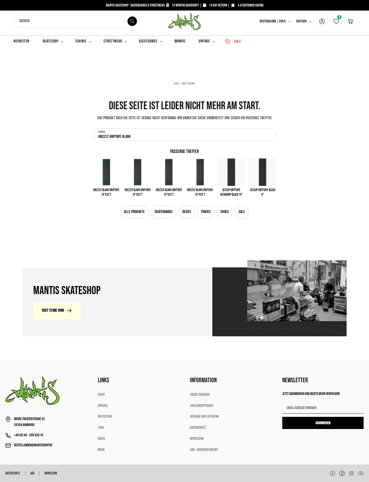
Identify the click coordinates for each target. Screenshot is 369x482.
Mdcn (101, 449)
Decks (186, 211)
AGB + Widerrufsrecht (204, 449)
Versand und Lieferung (204, 416)
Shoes (224, 211)
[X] (351, 473)
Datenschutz (198, 427)
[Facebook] (342, 473)
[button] (52, 41)
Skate (101, 394)
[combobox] (76, 21)
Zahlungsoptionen (201, 405)
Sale (242, 211)
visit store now (53, 310)
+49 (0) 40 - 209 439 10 (28, 435)
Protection (105, 416)
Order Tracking (200, 394)
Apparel (103, 405)
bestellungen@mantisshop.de (33, 445)
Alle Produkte (134, 211)
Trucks (206, 211)
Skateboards (164, 211)
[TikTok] (332, 473)
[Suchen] (132, 21)
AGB (32, 473)
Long (101, 427)
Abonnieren (323, 423)
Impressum (197, 438)
